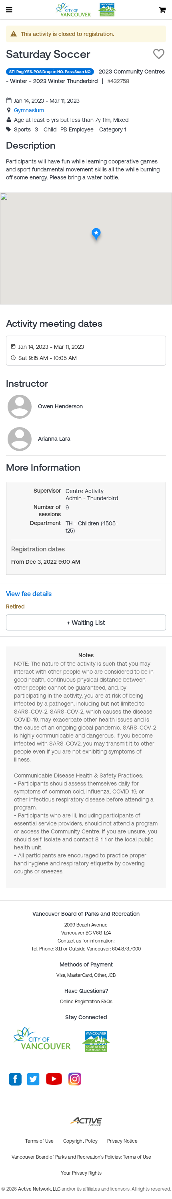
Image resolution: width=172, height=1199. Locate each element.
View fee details (29, 593)
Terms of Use (137, 1157)
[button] (158, 54)
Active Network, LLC (40, 1189)
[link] (29, 110)
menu (9, 9)
